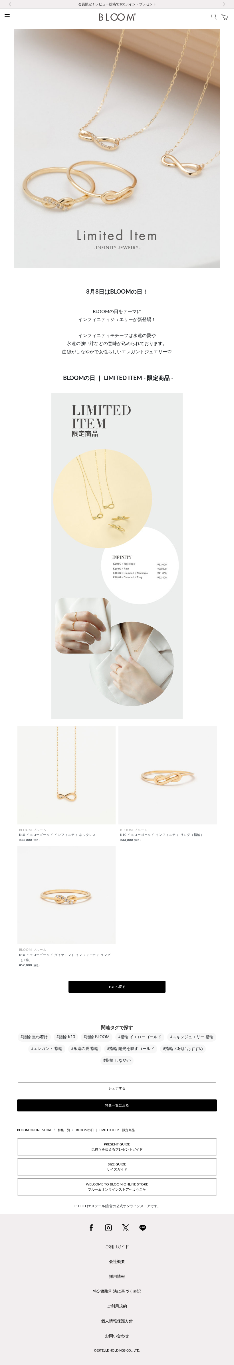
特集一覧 (64, 1130)
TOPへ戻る (117, 987)
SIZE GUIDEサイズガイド (117, 1167)
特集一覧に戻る (117, 1105)
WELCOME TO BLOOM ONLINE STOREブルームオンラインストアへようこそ (117, 1187)
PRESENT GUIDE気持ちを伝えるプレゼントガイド (117, 1147)
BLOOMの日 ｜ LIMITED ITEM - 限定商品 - (106, 1130)
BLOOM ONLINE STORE (34, 1130)
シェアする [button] (117, 1088)
